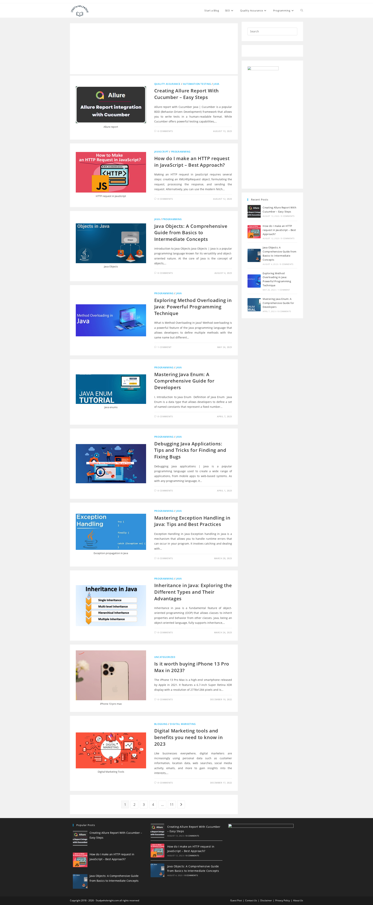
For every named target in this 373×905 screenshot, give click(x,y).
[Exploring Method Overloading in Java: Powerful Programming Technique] (254, 281)
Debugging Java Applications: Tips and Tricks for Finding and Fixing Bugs (190, 450)
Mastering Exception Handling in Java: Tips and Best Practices (192, 521)
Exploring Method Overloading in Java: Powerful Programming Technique (193, 306)
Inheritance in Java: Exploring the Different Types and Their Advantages (193, 591)
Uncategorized (164, 657)
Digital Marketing (183, 724)
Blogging (161, 724)
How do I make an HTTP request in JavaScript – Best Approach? (191, 161)
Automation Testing (197, 84)
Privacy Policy (282, 900)
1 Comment (164, 347)
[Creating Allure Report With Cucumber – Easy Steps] (254, 211)
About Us (298, 900)
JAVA (216, 84)
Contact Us (251, 900)
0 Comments (165, 131)
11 (172, 804)
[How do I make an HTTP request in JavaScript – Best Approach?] (254, 231)
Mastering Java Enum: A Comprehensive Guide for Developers (184, 380)
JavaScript (161, 151)
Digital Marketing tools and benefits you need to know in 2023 (188, 737)
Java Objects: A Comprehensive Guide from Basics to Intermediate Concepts (190, 232)
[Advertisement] (154, 48)
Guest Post (236, 900)
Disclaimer (266, 900)
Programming (181, 151)
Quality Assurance (167, 84)
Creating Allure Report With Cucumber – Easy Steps (186, 93)
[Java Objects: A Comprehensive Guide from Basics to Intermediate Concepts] (254, 255)
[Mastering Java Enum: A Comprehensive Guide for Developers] (254, 304)
